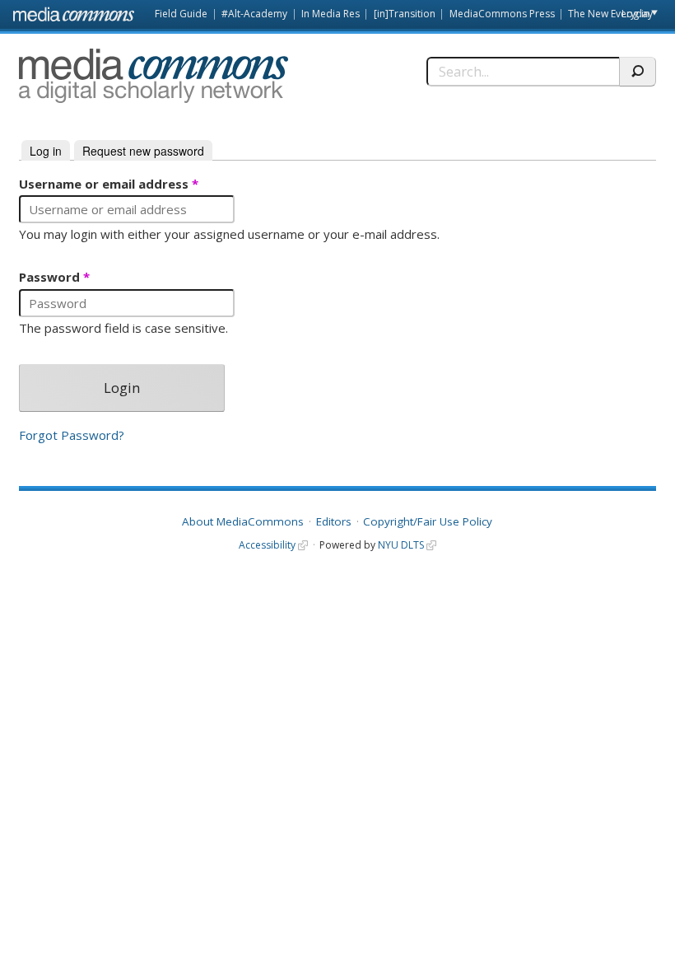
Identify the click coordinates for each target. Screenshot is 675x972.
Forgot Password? (71, 435)
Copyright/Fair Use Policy (427, 521)
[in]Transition (404, 14)
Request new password (143, 151)
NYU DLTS (401, 545)
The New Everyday (610, 14)
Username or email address (108, 184)
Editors (333, 521)
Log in (635, 14)
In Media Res (330, 14)
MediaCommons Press (502, 14)
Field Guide (181, 14)
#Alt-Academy (254, 14)
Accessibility (267, 545)
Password (54, 277)
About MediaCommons (243, 521)
